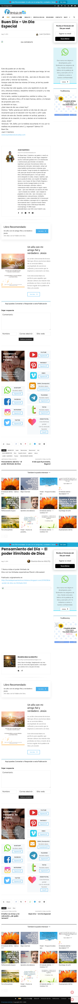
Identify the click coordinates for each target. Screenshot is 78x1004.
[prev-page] (2, 536)
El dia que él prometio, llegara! (41, 463)
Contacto (58, 17)
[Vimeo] (71, 5)
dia (38, 450)
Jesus (36, 453)
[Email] (39, 444)
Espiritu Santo (22, 453)
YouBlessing (65, 91)
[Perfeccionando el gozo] (10, 503)
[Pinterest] (61, 5)
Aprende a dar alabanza (28, 510)
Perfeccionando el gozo (8, 510)
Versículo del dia (38, 17)
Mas (65, 17)
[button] (74, 17)
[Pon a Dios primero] (10, 522)
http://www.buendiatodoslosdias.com (27, 153)
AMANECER (11, 450)
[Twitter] (68, 5)
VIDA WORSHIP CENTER (26, 456)
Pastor (16, 456)
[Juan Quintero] (37, 34)
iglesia (30, 453)
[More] (44, 444)
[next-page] (6, 536)
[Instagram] (58, 5)
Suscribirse (65, 39)
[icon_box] (13, 390)
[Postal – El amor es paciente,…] (29, 522)
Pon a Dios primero (7, 530)
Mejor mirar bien (25, 492)
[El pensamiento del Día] (68, 522)
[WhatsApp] (30, 444)
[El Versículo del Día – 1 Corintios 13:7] (48, 503)
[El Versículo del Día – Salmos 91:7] (10, 484)
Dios (15, 453)
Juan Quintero (45, 34)
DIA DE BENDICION (7, 453)
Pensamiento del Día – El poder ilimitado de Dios (11, 463)
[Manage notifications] (72, 999)
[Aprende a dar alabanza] (29, 503)
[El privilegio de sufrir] (68, 503)
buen (17, 450)
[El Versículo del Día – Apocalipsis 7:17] (68, 484)
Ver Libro (63, 2)
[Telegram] (25, 212)
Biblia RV (27, 17)
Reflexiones (50, 17)
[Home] (3, 17)
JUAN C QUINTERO (7, 456)
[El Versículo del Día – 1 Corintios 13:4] (48, 522)
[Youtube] (75, 5)
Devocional (32, 450)
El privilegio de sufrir (65, 510)
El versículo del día (6, 1002)
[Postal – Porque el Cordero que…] (48, 484)
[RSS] (65, 5)
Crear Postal (15, 17)
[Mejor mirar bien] (29, 484)
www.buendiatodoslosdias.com (13, 135)
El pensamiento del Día (65, 530)
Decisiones (24, 450)
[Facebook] (54, 5)
